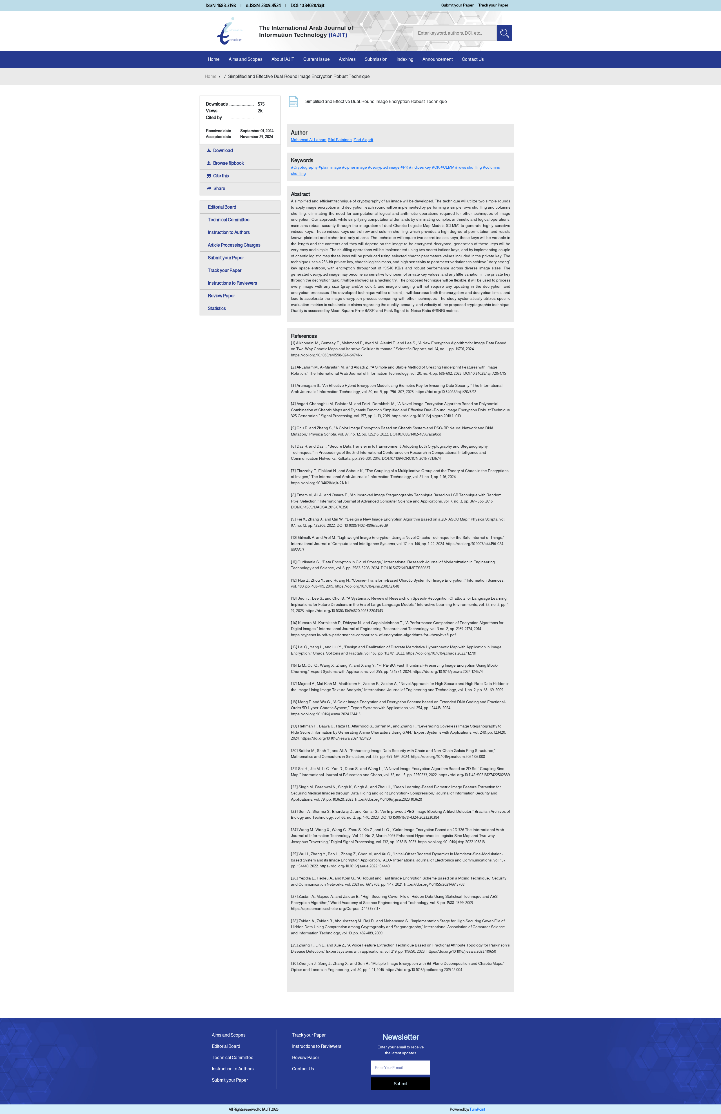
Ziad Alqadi (363, 139)
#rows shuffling (468, 167)
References (304, 336)
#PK (404, 167)
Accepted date (218, 136)
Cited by (214, 117)
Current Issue (316, 59)
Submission (376, 59)
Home (214, 59)
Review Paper (221, 295)
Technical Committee (229, 219)
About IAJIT (283, 59)
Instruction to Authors (229, 232)
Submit (401, 1083)
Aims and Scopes (245, 59)
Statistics (217, 308)
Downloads (217, 104)
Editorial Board (222, 207)
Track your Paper (493, 5)
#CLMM (447, 167)
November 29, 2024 (256, 136)
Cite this (221, 175)
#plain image (330, 167)
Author (299, 133)
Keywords (302, 160)
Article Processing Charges (234, 245)
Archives (347, 59)
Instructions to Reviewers (232, 283)
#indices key (420, 167)
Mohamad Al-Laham (308, 139)
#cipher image (354, 167)
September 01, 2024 (256, 130)
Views (211, 110)
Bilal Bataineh (340, 139)
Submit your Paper (457, 5)
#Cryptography (304, 167)
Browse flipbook (228, 163)
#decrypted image (384, 167)
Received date (218, 130)
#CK (436, 167)
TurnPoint (477, 1109)
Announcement (437, 59)
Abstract (300, 194)
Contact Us (473, 59)
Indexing (405, 59)
